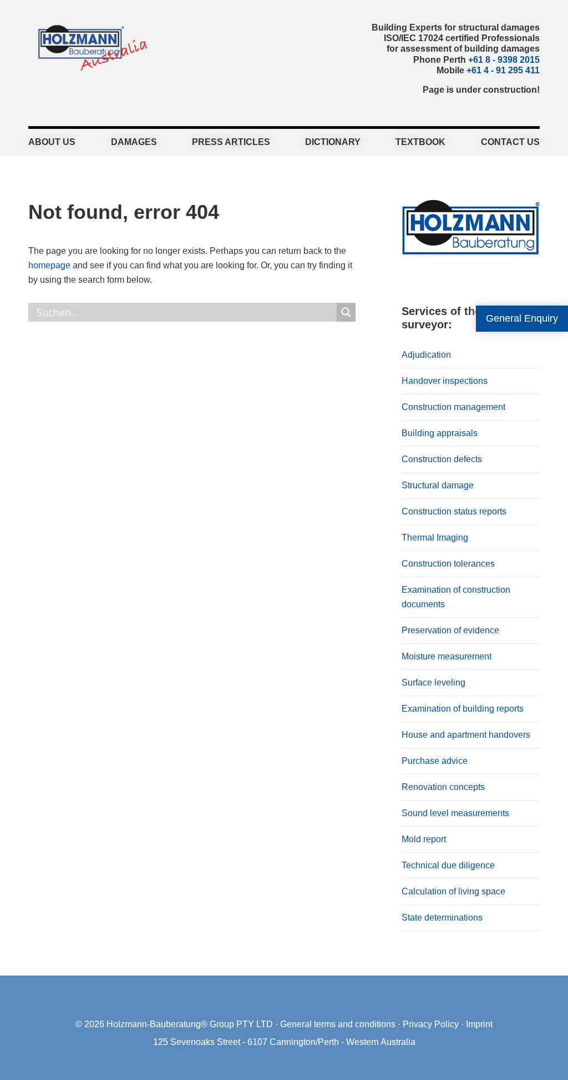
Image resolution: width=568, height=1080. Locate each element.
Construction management (453, 407)
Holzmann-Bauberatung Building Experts (89, 47)
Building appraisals (440, 433)
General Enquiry (522, 318)
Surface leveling (433, 682)
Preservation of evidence (450, 630)
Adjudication (426, 354)
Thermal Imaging (435, 537)
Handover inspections (445, 381)
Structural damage (438, 485)
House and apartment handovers (466, 734)
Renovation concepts (443, 787)
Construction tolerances (448, 563)
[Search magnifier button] (346, 312)
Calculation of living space (453, 891)
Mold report (424, 839)
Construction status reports (454, 511)
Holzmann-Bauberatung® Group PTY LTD (189, 1024)
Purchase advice (435, 761)
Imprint (479, 1024)
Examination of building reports (463, 708)
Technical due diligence (448, 865)
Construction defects (442, 459)
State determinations (442, 917)
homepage (49, 265)
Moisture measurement (446, 656)
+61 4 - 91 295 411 (503, 70)
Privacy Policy (431, 1024)
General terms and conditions (337, 1024)
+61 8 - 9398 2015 (504, 59)
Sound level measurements (455, 813)
